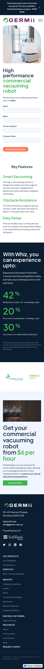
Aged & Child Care (10, 606)
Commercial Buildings (12, 597)
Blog (5, 642)
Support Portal (9, 620)
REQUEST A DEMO (11, 646)
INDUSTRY (7, 579)
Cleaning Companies (12, 584)
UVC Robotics (9, 565)
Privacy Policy (9, 634)
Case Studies (8, 638)
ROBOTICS (8, 569)
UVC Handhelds (9, 561)
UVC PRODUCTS (11, 556)
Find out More (15, 483)
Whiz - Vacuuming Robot (13, 574)
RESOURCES (9, 625)
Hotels (6, 588)
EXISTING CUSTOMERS (14, 616)
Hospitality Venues (11, 610)
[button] (40, 20)
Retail (5, 593)
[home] (18, 20)
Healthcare (8, 601)
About (6, 629)
